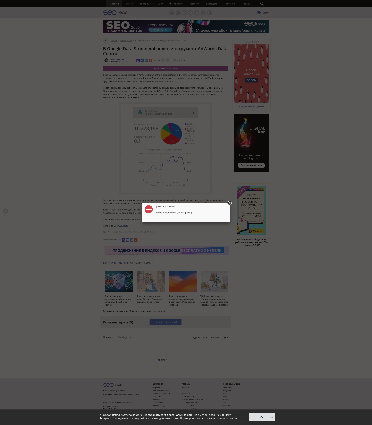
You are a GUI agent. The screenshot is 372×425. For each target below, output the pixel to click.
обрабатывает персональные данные (172, 415)
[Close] (229, 203)
